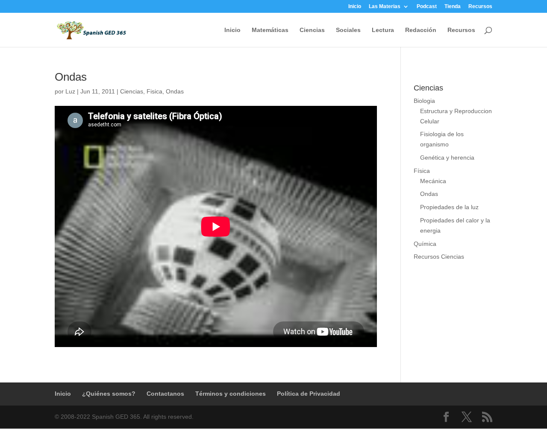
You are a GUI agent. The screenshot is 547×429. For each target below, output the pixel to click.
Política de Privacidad (308, 393)
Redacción (420, 30)
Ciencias (312, 30)
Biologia (424, 100)
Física (422, 170)
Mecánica (433, 181)
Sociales (348, 30)
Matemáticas (270, 30)
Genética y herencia (447, 157)
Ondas (71, 76)
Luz (70, 91)
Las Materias (384, 6)
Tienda (452, 6)
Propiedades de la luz (449, 207)
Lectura (383, 30)
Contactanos (165, 393)
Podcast (427, 6)
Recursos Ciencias (439, 256)
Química (425, 243)
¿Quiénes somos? (108, 393)
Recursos (480, 6)
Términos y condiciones (230, 393)
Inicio (354, 6)
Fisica (154, 91)
